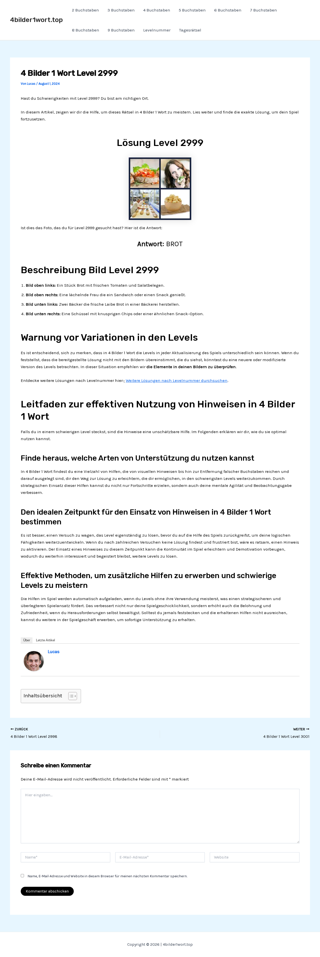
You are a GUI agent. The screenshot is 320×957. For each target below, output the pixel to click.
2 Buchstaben (85, 9)
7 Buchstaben (263, 9)
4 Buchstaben (156, 9)
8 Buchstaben (85, 29)
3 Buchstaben (121, 9)
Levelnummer (156, 29)
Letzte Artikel (45, 640)
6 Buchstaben (228, 9)
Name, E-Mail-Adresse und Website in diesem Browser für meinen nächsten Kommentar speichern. (107, 876)
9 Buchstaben (121, 29)
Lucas (54, 651)
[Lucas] (34, 660)
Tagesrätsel (190, 29)
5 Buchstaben (192, 9)
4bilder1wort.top (36, 20)
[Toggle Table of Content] (70, 696)
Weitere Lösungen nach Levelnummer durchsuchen (177, 380)
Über (26, 640)
